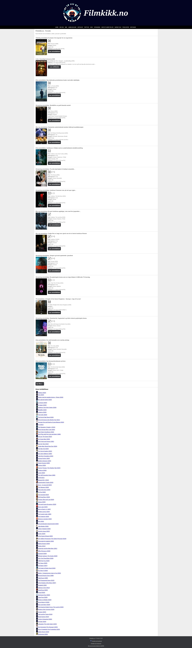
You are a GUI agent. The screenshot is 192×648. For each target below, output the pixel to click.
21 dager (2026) (42, 405)
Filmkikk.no (92, 638)
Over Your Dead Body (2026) (45, 558)
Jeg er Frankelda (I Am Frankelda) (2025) (49, 629)
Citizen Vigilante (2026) (44, 528)
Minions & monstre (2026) (45, 519)
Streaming (97, 27)
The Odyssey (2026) (43, 487)
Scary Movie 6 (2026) (43, 602)
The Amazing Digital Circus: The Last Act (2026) (51, 607)
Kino (91, 27)
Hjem (57, 27)
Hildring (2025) (42, 392)
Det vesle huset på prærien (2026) (47, 504)
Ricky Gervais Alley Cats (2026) (46, 429)
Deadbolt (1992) (42, 585)
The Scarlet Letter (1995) (44, 514)
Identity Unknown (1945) (44, 461)
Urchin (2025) (41, 533)
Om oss (61, 27)
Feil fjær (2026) (42, 621)
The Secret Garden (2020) (45, 451)
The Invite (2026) (42, 414)
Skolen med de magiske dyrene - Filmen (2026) (50, 397)
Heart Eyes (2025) (43, 590)
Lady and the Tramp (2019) (45, 614)
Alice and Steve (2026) (44, 604)
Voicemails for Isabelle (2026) (46, 541)
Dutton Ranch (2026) (43, 632)
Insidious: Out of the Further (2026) (47, 407)
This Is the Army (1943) (44, 489)
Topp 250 (86, 27)
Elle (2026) (41, 521)
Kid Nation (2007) (42, 565)
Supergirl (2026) (42, 553)
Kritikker (133, 27)
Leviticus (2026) (42, 470)
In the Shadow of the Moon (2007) (47, 583)
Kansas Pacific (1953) (44, 458)
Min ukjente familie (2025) (45, 399)
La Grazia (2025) (42, 402)
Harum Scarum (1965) (44, 463)
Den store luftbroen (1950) (45, 453)
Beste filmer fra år (107, 27)
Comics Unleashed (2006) (45, 619)
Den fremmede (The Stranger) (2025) (48, 627)
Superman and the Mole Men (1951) (47, 548)
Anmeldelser (72, 27)
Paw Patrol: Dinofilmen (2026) (46, 432)
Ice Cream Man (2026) (44, 439)
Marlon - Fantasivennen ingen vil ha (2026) (49, 573)
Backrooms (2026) (43, 634)
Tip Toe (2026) (42, 492)
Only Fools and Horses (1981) (46, 441)
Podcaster (125, 27)
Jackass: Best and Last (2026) (46, 499)
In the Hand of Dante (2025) (45, 536)
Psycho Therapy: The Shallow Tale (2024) (49, 468)
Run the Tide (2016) (43, 444)
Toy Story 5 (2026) (43, 570)
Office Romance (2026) (44, 551)
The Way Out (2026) (43, 448)
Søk (66, 27)
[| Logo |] (96, 23)
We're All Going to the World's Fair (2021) (49, 419)
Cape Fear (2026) (42, 597)
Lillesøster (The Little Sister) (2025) (47, 624)
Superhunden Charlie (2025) (45, 482)
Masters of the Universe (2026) (46, 609)
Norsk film (118, 27)
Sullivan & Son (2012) (44, 587)
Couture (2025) (42, 612)
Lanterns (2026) (42, 412)
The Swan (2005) (42, 563)
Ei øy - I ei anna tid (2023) (45, 485)
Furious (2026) (42, 465)
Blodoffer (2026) (42, 410)
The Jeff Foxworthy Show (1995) (46, 475)
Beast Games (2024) (43, 616)
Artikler (80, 27)
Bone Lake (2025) (43, 507)
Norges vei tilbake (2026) (44, 600)
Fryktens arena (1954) (44, 511)
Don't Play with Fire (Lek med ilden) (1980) (49, 434)
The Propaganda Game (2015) (46, 580)
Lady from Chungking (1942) (45, 456)
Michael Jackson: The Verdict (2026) (47, 556)
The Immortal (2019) (43, 494)
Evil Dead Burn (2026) (44, 497)
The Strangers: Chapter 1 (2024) (46, 427)
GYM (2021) (41, 477)
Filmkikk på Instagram (96, 643)
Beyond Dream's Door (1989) (46, 575)
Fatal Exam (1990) (43, 578)
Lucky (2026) (41, 472)
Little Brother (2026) (43, 526)
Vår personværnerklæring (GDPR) (96, 645)
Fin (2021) (41, 424)
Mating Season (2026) (44, 543)
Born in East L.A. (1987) (44, 509)
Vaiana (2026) (42, 502)
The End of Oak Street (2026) (46, 417)
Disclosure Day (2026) (44, 595)
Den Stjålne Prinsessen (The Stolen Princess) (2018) (52, 538)
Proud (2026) (41, 592)
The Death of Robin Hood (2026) (46, 568)
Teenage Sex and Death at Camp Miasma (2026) (51, 422)
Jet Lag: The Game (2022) (45, 436)
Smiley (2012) (41, 546)
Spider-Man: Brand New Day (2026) (47, 446)
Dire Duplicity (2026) (43, 516)
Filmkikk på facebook (97, 641)
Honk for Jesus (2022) (44, 531)
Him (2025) (41, 395)
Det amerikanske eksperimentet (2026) (48, 523)
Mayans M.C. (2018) (43, 480)
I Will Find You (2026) (44, 560)
